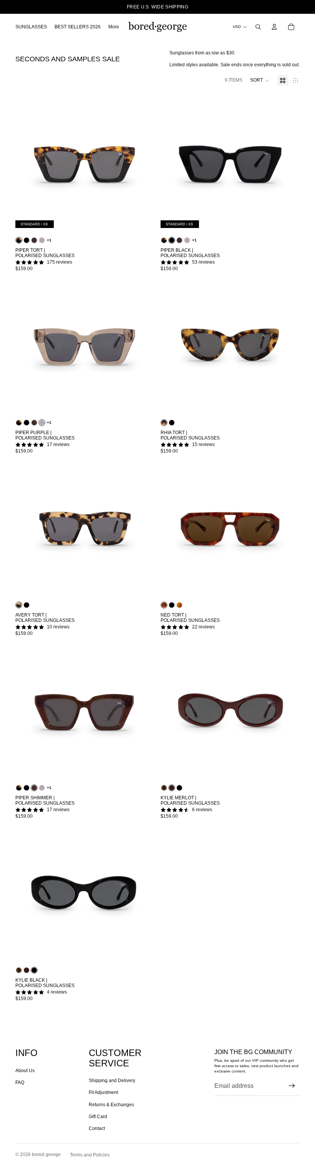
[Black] (26, 240)
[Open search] (258, 26)
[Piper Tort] (18, 240)
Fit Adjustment (103, 1092)
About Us (25, 1070)
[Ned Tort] (164, 605)
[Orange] (179, 605)
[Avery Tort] (18, 605)
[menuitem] (113, 27)
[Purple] (41, 240)
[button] (260, 80)
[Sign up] (292, 1086)
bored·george (46, 1154)
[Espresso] (164, 787)
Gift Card (98, 1116)
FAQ (19, 1082)
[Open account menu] (274, 26)
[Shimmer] (34, 240)
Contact (97, 1128)
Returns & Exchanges (111, 1104)
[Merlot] (171, 787)
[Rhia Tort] (164, 422)
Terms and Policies (89, 1155)
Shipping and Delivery (112, 1080)
